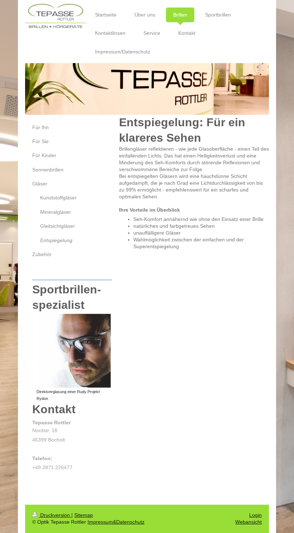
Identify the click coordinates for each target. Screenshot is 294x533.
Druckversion (55, 515)
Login (255, 515)
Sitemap (83, 515)
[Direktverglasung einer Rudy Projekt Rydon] (74, 350)
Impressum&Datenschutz (115, 522)
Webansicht (248, 522)
